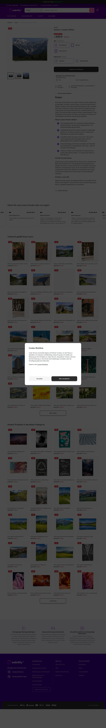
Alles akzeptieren (64, 379)
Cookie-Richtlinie (42, 364)
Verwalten (39, 379)
